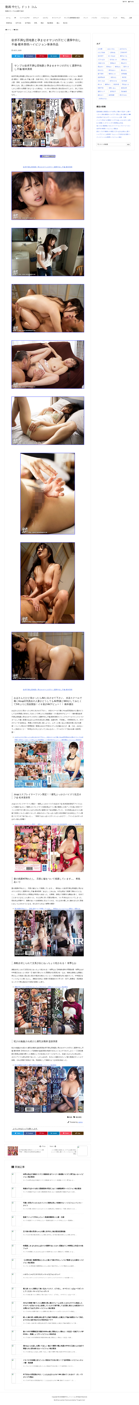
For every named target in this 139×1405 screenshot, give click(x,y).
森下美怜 (100, 74)
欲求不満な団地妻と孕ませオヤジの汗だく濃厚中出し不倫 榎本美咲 (47, 167)
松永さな (100, 70)
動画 (17, 29)
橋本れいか (112, 74)
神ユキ (100, 84)
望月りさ (126, 66)
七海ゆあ (112, 52)
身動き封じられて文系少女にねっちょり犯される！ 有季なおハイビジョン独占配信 (41, 987)
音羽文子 (113, 91)
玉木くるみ (101, 81)
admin (80, 1122)
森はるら (124, 70)
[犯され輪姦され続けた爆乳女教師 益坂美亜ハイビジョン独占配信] (49, 1089)
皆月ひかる (113, 81)
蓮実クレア (101, 91)
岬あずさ (124, 63)
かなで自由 (101, 52)
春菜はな (118, 66)
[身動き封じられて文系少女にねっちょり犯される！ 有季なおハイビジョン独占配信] (49, 1011)
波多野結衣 (101, 77)
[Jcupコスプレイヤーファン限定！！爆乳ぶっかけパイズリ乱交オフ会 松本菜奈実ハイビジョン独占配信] (49, 848)
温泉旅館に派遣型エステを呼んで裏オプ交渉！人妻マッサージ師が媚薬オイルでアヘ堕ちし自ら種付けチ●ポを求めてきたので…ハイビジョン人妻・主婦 (113, 114)
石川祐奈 (124, 81)
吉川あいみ (113, 59)
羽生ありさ (125, 84)
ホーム (9, 29)
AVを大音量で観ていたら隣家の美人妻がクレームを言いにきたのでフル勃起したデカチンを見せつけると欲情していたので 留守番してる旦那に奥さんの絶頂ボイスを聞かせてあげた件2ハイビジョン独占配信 (53, 1305)
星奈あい (109, 66)
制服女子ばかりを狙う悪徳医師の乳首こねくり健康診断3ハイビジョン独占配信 (52, 1188)
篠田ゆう (108, 84)
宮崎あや (113, 63)
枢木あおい (112, 70)
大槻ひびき (101, 63)
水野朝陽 (124, 74)
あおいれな (111, 49)
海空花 (124, 77)
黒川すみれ (123, 95)
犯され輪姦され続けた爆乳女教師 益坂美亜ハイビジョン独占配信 (35, 1065)
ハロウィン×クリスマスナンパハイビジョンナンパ (41, 1274)
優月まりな (123, 56)
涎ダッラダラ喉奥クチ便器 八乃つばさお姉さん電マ (113, 131)
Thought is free (81, 1400)
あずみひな (123, 49)
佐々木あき (111, 56)
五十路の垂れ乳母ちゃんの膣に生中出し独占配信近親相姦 (44, 1231)
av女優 (100, 49)
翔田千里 (100, 88)
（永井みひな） (103, 98)
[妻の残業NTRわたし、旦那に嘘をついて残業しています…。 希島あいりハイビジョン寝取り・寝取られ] (49, 933)
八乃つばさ (101, 59)
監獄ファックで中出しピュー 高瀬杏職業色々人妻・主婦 (43, 1217)
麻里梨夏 (111, 95)
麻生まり (100, 95)
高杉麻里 (124, 91)
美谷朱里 (116, 84)
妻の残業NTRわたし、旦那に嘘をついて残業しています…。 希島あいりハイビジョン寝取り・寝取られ (47, 908)
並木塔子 (100, 56)
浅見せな (113, 77)
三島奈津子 (123, 52)
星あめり (100, 66)
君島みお (124, 59)
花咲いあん (112, 88)
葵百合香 (124, 88)
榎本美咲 (79, 1117)
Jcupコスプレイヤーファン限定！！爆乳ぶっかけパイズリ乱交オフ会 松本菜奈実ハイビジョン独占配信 (48, 824)
